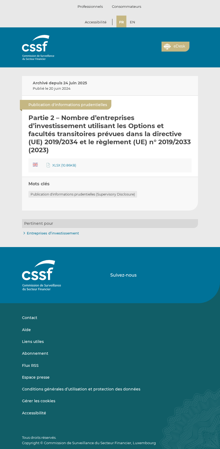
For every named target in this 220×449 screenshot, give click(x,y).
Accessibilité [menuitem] (34, 413)
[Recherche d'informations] (149, 50)
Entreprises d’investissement (53, 233)
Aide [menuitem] (26, 329)
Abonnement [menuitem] (35, 353)
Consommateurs (126, 6)
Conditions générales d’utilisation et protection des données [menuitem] (81, 389)
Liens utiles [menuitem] (33, 341)
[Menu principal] (193, 45)
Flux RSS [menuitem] (30, 365)
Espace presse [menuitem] (36, 377)
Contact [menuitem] (29, 317)
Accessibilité (96, 22)
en (132, 22)
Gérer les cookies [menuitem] (38, 401)
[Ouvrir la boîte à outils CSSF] (155, 50)
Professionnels (90, 6)
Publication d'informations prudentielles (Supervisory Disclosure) (83, 194)
